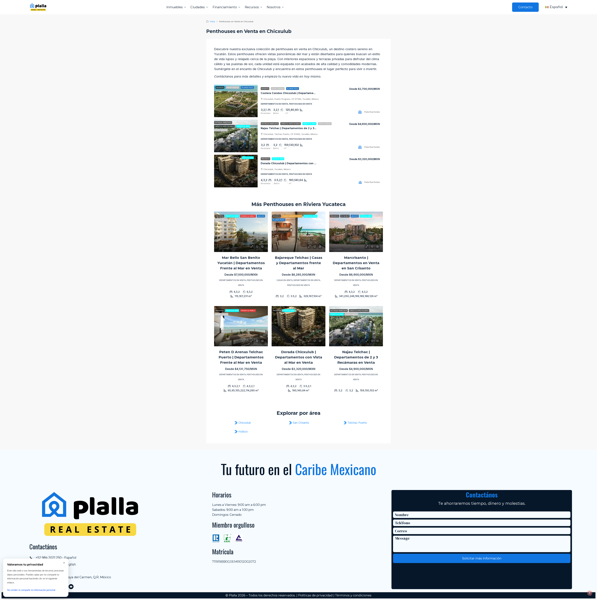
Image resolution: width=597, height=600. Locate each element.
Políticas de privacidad (315, 595)
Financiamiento (225, 7)
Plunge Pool (292, 88)
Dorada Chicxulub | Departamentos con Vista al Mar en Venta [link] (301, 163)
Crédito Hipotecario (290, 124)
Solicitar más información (481, 558)
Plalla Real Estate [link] (372, 112)
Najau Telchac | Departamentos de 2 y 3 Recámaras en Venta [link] (301, 128)
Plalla (212, 21)
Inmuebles (174, 7)
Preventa (265, 159)
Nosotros (273, 7)
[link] (236, 101)
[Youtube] (71, 586)
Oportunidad (277, 88)
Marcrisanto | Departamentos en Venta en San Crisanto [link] (356, 263)
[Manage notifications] (589, 593)
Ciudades (197, 7)
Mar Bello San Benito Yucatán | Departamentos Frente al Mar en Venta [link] (241, 263)
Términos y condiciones (353, 595)
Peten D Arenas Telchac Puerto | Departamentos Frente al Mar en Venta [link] (241, 357)
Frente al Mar (309, 124)
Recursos (252, 7)
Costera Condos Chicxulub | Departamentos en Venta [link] (296, 93)
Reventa (265, 88)
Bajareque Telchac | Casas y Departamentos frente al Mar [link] (298, 263)
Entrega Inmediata (269, 124)
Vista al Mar (278, 159)
